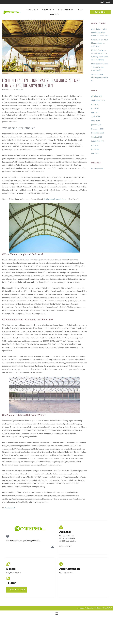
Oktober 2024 (96, 96)
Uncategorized (10, 508)
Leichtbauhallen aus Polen (54, 199)
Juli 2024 (94, 104)
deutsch (102, 2)
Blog (80, 10)
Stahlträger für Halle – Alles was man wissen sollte (99, 67)
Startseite (32, 10)
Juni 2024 (95, 108)
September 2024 (98, 100)
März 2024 (95, 120)
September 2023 (98, 141)
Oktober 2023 (96, 137)
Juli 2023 (94, 145)
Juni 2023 (95, 149)
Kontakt (54, 14)
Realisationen (65, 10)
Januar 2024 (96, 124)
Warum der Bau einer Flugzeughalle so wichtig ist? (99, 42)
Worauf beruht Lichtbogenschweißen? (99, 77)
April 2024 (95, 116)
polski (108, 2)
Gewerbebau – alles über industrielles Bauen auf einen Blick (99, 32)
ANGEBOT (46, 10)
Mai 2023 (95, 153)
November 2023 (97, 133)
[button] (56, 614)
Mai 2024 (95, 112)
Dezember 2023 (97, 129)
